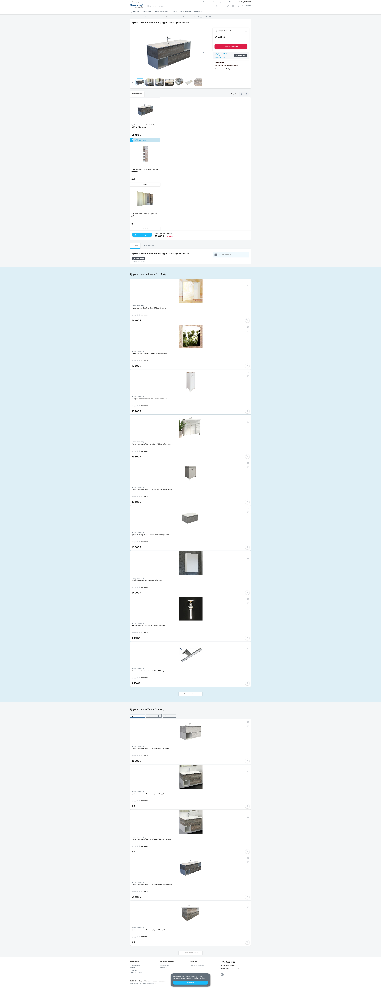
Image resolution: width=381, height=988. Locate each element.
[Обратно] (134, 53)
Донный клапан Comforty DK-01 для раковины (149, 625)
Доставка (223, 2)
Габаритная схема (225, 255)
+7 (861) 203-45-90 (245, 2)
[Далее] (203, 53)
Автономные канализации (181, 11)
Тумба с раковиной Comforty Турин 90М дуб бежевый (151, 794)
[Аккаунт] (228, 6)
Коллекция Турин (220, 57)
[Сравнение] (233, 6)
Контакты (193, 962)
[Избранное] (238, 6)
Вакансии (163, 968)
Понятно (190, 983)
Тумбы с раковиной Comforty (221, 54)
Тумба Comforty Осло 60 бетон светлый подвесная (150, 535)
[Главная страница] (136, 6)
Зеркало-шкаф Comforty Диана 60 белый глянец (149, 353)
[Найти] (217, 6)
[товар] (190, 291)
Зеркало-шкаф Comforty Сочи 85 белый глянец (149, 308)
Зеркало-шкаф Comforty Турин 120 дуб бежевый (144, 215)
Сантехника (147, 11)
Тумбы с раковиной (137, 716)
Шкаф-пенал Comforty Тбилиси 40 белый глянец (149, 399)
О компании (207, 2)
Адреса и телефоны (197, 965)
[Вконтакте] (222, 974)
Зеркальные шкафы (154, 716)
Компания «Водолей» (167, 962)
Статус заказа (135, 965)
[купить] (247, 320)
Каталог (136, 11)
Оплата (215, 2)
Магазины (232, 2)
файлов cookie (199, 978)
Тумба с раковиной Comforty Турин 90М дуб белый (150, 748)
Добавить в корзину (230, 46)
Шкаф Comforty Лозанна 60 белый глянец (147, 580)
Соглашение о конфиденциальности (142, 983)
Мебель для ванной (161, 11)
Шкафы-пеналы (169, 716)
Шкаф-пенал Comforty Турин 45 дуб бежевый (144, 170)
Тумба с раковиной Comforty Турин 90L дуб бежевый (151, 930)
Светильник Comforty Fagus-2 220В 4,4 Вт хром (149, 671)
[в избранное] (242, 31)
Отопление (198, 11)
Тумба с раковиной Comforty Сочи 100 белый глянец (151, 444)
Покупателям (134, 962)
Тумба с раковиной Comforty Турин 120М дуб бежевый (144, 126)
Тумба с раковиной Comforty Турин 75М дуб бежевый (151, 839)
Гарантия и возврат (136, 973)
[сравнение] (245, 31)
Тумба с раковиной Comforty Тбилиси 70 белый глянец (152, 489)
